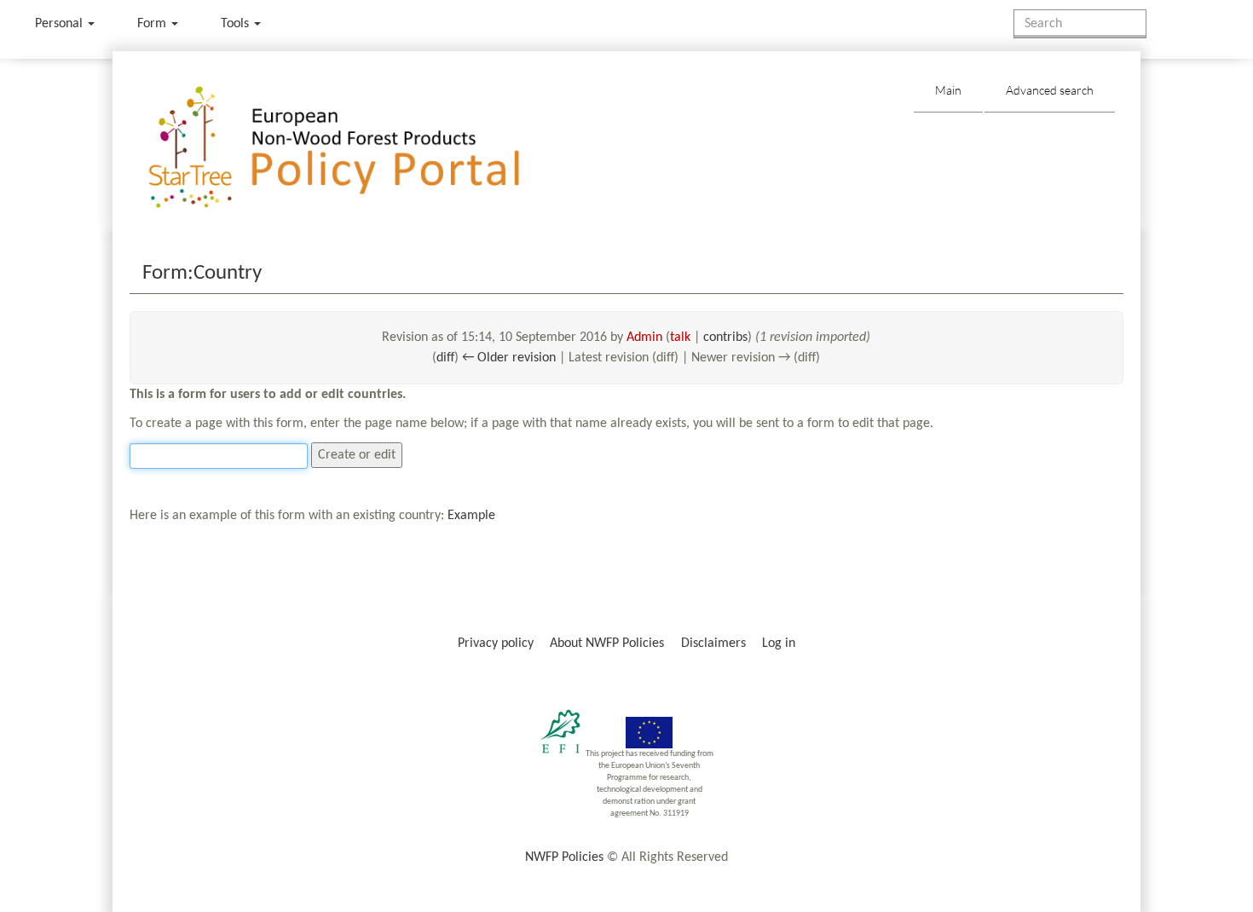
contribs (725, 337)
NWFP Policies (564, 857)
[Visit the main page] (358, 148)
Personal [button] (60, 24)
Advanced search (1050, 90)
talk (680, 337)
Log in (778, 643)
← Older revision (509, 358)
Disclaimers (713, 643)
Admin (644, 337)
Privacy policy (496, 643)
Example (471, 515)
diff (445, 358)
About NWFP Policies (607, 643)
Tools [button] (236, 24)
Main (948, 90)
